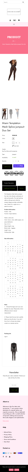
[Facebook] (4, 457)
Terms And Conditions (10, 439)
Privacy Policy (8, 434)
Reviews (22, 188)
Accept (11, 469)
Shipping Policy (8, 437)
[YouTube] (10, 457)
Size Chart (7, 442)
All (13, 41)
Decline (16, 469)
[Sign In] (10, 20)
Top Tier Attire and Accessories (9, 151)
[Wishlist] (18, 20)
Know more (6, 421)
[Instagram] (7, 457)
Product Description (9, 183)
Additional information (9, 188)
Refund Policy (8, 432)
